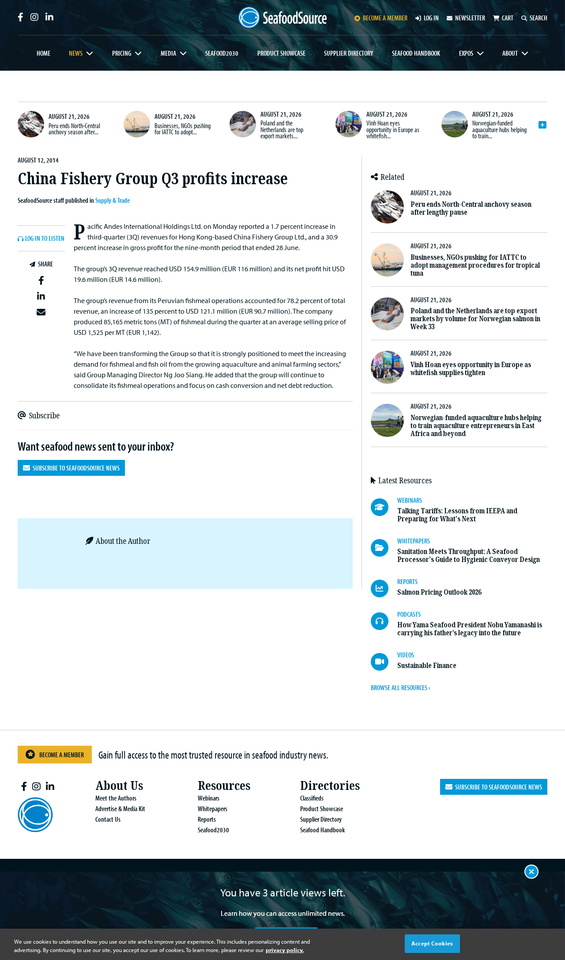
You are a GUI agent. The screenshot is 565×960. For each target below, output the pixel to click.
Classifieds (312, 797)
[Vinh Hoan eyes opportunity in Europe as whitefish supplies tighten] (348, 124)
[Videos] (384, 662)
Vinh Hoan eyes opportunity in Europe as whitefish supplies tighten (471, 369)
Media (168, 53)
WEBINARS (409, 500)
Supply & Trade (112, 200)
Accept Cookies (432, 943)
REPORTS (407, 581)
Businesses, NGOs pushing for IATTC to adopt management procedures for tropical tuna (475, 265)
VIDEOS (405, 654)
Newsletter (470, 17)
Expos (466, 53)
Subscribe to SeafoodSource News (75, 467)
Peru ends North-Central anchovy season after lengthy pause (471, 208)
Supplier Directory (348, 53)
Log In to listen (44, 239)
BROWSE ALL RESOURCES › (400, 687)
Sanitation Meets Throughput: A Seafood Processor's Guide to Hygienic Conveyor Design (468, 555)
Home (43, 53)
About (510, 53)
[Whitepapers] (384, 548)
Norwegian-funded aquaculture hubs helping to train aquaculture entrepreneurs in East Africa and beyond (476, 426)
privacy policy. (285, 950)
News (76, 53)
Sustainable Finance (426, 665)
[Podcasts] (384, 621)
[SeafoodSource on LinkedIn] (49, 17)
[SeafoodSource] (282, 17)
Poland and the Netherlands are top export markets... (281, 129)
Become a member (385, 17)
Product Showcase (281, 53)
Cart (507, 17)
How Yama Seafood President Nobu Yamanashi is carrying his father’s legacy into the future (469, 629)
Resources (224, 786)
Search (538, 17)
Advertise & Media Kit (120, 808)
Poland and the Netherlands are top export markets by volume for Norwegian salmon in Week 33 (475, 319)
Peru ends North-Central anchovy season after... (74, 128)
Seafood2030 (221, 53)
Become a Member (61, 754)
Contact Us (108, 819)
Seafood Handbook (416, 53)
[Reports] (384, 588)
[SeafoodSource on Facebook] (20, 17)
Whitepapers (212, 808)
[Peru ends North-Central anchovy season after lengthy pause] (31, 124)
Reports (207, 819)
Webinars (208, 797)
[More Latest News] (542, 125)
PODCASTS (409, 614)
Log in (431, 17)
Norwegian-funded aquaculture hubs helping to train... (499, 129)
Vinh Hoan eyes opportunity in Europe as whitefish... (392, 129)
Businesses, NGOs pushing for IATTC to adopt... (182, 128)
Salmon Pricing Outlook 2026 (439, 592)
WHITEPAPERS (413, 540)
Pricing (121, 53)
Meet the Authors (115, 797)
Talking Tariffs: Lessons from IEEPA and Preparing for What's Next (457, 515)
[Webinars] (384, 507)
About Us (119, 786)
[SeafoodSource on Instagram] (34, 17)
